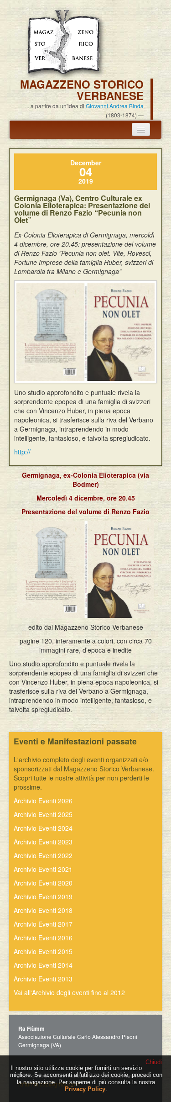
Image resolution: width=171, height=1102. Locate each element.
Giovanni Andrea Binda (115, 106)
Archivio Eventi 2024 (43, 828)
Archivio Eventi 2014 (43, 965)
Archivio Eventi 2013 (43, 978)
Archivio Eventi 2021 (43, 869)
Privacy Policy (85, 1089)
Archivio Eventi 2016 (43, 937)
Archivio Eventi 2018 (43, 910)
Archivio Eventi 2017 (43, 923)
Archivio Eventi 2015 (43, 951)
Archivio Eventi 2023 (43, 841)
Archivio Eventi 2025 (43, 814)
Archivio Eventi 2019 (43, 896)
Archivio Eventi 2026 (43, 800)
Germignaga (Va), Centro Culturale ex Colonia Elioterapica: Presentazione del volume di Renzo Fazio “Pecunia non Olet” (82, 209)
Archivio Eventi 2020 (43, 882)
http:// (22, 451)
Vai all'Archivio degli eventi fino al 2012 (69, 992)
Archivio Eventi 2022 (43, 855)
